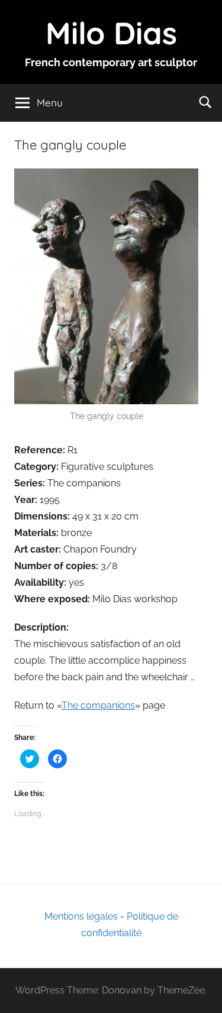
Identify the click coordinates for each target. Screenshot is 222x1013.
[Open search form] (205, 101)
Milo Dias (111, 33)
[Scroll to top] (200, 991)
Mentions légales (81, 916)
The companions (98, 705)
